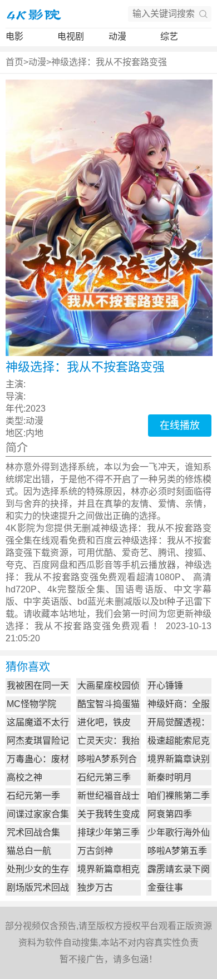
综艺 (169, 36)
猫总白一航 (29, 851)
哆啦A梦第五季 (177, 851)
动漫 (117, 36)
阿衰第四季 (169, 814)
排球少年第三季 (108, 832)
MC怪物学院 (31, 704)
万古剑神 (95, 851)
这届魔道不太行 (38, 722)
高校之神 (24, 777)
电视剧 (70, 36)
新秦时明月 (169, 777)
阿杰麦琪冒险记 (38, 740)
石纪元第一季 (33, 795)
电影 (14, 36)
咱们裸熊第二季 (178, 795)
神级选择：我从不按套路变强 (109, 62)
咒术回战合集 (33, 832)
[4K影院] (33, 14)
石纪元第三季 (104, 777)
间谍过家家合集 (38, 814)
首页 (14, 62)
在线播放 (180, 425)
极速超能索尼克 (178, 740)
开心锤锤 (165, 685)
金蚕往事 (165, 887)
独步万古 (95, 887)
